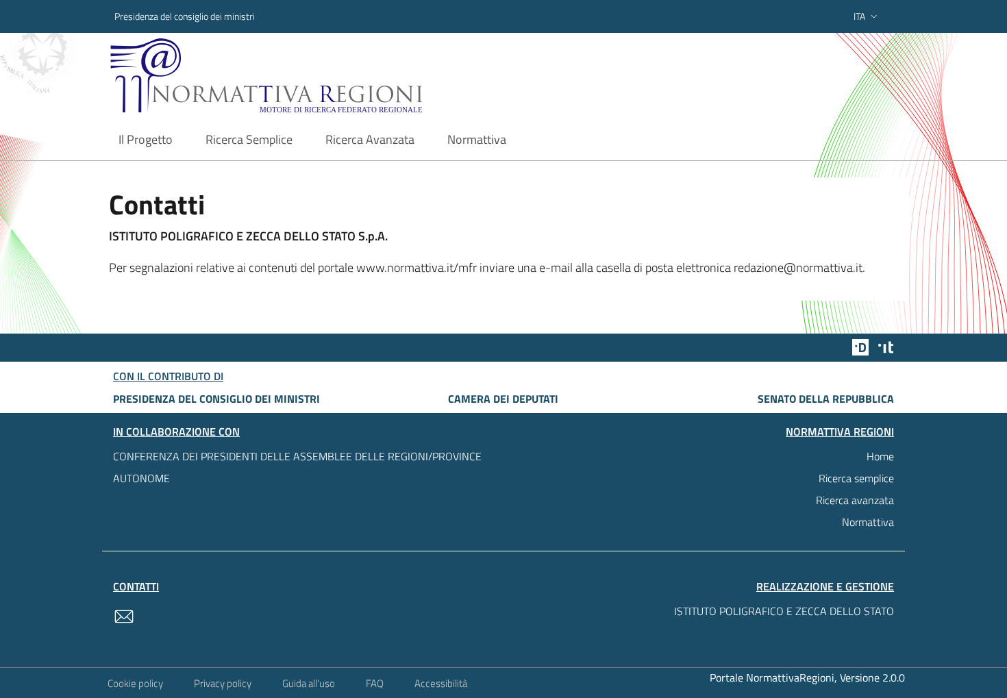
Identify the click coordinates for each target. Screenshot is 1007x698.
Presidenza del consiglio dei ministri (184, 16)
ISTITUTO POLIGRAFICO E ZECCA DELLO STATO (784, 611)
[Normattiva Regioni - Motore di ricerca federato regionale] (304, 75)
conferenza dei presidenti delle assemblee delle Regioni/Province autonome (297, 467)
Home (880, 456)
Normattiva (868, 522)
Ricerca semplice (856, 478)
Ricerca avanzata (855, 500)
